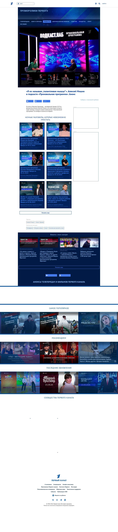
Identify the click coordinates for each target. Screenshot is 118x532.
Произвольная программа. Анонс (56, 228)
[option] (27, 80)
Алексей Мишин (30, 222)
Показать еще (45, 212)
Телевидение (30, 228)
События (53, 491)
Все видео (74, 487)
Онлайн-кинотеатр (68, 484)
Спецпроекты (57, 484)
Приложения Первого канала (49, 487)
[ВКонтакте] (29, 101)
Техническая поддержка (74, 489)
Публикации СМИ (62, 491)
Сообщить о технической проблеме (89, 100)
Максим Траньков (40, 222)
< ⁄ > (45, 101)
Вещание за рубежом (60, 495)
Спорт (45, 228)
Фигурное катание (38, 228)
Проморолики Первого (34, 11)
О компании (48, 484)
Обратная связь (60, 489)
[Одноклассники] (38, 101)
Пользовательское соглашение (46, 489)
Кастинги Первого (64, 487)
